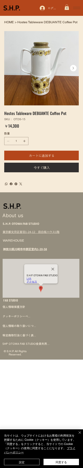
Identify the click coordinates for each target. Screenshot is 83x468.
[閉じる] (77, 435)
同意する (61, 462)
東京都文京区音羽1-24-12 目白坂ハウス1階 (31, 232)
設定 (22, 462)
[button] (66, 7)
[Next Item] (73, 68)
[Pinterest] (16, 184)
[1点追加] (24, 141)
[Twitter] (21, 184)
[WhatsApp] (6, 184)
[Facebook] (11, 184)
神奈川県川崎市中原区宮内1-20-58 (25, 249)
